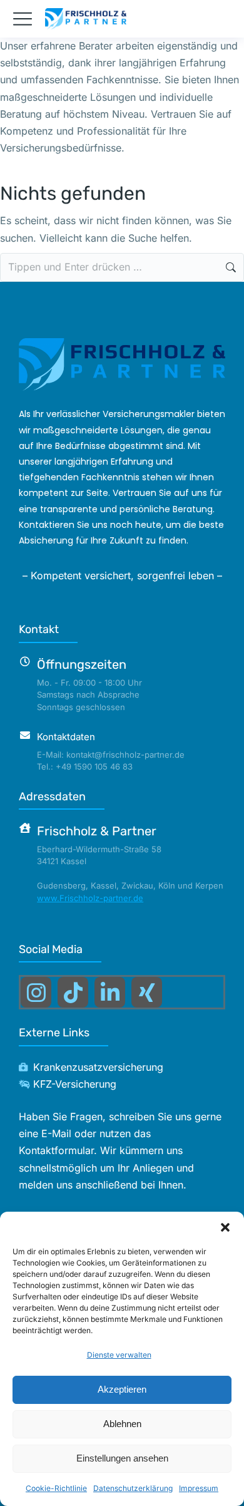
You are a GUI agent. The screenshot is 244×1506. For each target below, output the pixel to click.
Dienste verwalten (119, 1354)
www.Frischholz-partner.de (90, 898)
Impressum (198, 1488)
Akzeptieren (122, 1389)
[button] (225, 1227)
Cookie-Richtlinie (56, 1488)
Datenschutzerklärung (133, 1488)
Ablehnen (122, 1423)
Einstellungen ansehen (122, 1458)
